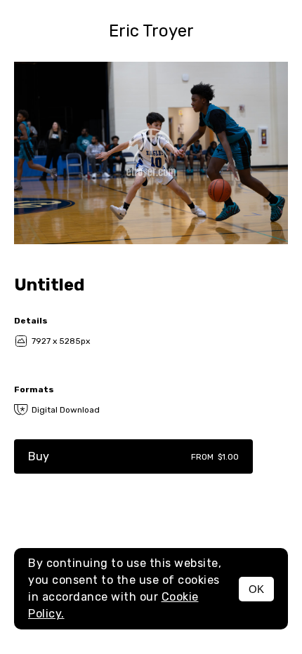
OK (256, 589)
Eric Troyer (151, 31)
